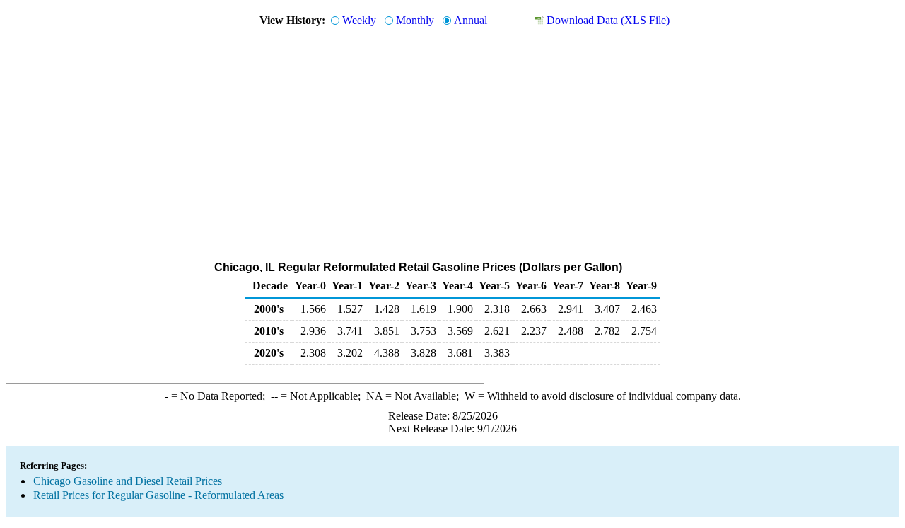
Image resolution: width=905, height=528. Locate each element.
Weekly (359, 20)
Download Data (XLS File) (608, 20)
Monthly (415, 20)
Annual (470, 20)
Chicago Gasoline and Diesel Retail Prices (127, 481)
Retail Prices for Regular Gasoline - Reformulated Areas (158, 495)
